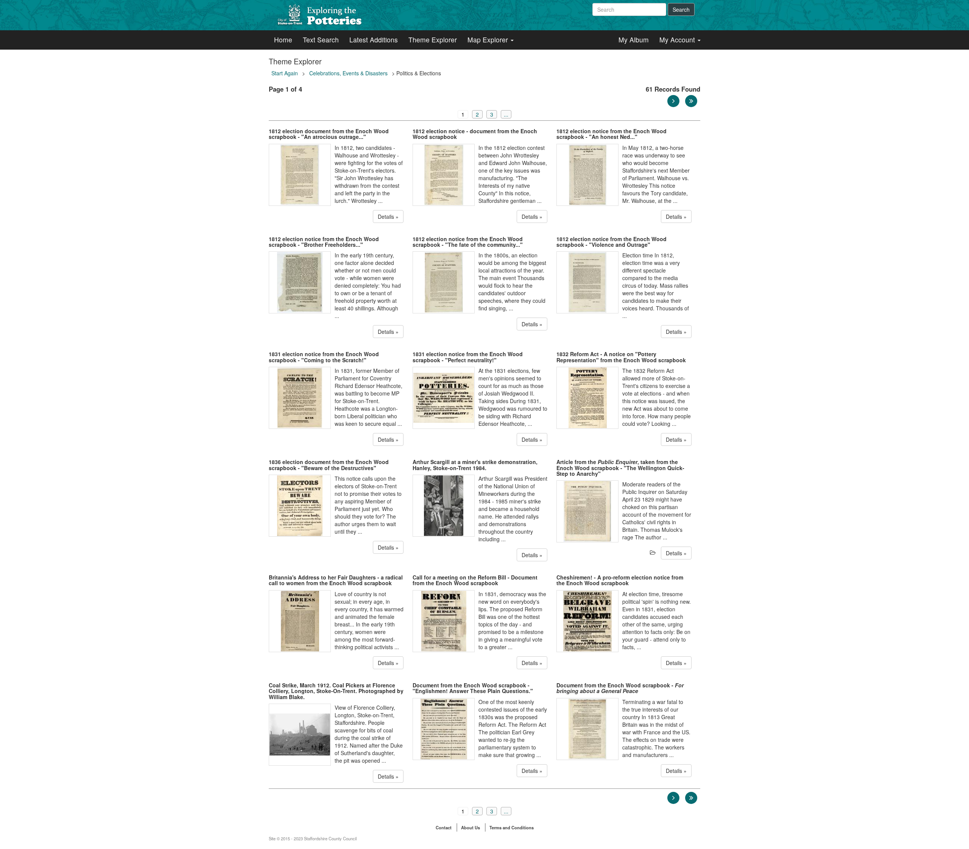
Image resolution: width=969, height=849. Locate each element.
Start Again (284, 73)
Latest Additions (373, 39)
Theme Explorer (432, 39)
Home (283, 39)
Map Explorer (488, 39)
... (506, 114)
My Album (633, 39)
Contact (444, 827)
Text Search (321, 39)
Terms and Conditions (511, 827)
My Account (678, 39)
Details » (388, 216)
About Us (470, 827)
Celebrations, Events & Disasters (348, 73)
